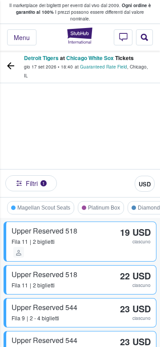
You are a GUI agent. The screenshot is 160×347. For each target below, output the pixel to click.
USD (145, 184)
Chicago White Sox (90, 58)
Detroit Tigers (41, 58)
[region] (80, 142)
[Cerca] (144, 37)
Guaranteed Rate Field (103, 67)
